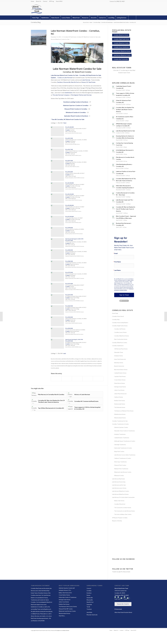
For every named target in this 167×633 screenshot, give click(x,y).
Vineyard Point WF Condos (66, 609)
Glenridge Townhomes (120, 444)
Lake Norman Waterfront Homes (120, 494)
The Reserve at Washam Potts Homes (123, 411)
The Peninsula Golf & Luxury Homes (68, 606)
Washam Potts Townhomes (121, 468)
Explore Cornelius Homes (63, 630)
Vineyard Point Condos (120, 465)
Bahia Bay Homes (118, 362)
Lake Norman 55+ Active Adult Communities (123, 497)
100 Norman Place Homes (121, 349)
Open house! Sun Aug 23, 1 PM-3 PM (74, 339)
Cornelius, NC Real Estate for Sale (90, 75)
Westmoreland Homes (120, 417)
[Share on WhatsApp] (77, 378)
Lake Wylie (89, 612)
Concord (89, 588)
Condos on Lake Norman (64, 77)
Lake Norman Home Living (118, 482)
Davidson (60, 82)
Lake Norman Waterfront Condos (120, 491)
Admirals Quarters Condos (121, 427)
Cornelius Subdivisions (118, 345)
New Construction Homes (120, 339)
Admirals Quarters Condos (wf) (67, 588)
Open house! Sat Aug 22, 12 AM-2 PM (74, 239)
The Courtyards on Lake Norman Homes (124, 511)
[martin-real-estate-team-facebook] (116, 598)
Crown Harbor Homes (119, 380)
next (64, 353)
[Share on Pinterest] (87, 378)
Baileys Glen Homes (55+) (65, 592)
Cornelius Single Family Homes (120, 325)
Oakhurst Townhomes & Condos (122, 458)
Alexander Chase (118, 352)
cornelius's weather (124, 546)
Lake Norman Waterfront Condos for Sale (64, 75)
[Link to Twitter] (129, 1)
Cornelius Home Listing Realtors (120, 322)
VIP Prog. (51, 1)
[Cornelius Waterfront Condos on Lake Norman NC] (39, 38)
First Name (117, 261)
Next (64, 123)
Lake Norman (86, 80)
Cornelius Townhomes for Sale (120, 421)
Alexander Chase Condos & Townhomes (124, 430)
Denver (88, 595)
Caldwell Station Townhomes (121, 437)
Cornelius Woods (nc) (119, 504)
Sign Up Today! (124, 295)
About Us (38, 1)
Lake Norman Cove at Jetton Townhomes (124, 455)
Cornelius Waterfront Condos (119, 342)
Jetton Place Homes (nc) (120, 393)
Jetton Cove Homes (119, 390)
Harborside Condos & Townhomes (67, 597)
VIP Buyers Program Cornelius (119, 517)
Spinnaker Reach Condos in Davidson (76, 116)
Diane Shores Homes (119, 383)
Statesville (89, 604)
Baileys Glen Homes (119, 500)
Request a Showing (117, 520)
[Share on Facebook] (56, 378)
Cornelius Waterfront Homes (121, 336)
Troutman (89, 609)
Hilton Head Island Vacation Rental (123, 612)
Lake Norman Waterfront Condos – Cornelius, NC (75, 32)
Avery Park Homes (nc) (120, 359)
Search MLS (59, 1)
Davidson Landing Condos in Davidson (75, 102)
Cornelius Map (116, 319)
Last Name (117, 270)
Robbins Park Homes (119, 400)
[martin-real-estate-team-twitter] (119, 598)
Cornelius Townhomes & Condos (120, 424)
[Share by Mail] (98, 378)
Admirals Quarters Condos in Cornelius (75, 105)
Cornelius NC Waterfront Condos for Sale (87, 37)
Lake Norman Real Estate (118, 479)
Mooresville (66, 82)
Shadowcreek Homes (119, 404)
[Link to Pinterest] (132, 1)
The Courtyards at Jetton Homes (122, 507)
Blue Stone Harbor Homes (120, 369)
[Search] (132, 17)
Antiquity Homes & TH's (65, 590)
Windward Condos (119, 475)
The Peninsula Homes (119, 407)
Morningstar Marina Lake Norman (81, 95)
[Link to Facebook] (127, 1)
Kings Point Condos (119, 451)
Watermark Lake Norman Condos (122, 472)
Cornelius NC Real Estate (70, 37)
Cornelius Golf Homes (119, 329)
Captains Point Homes (120, 376)
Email (116, 253)
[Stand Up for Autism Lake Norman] (165, 316)
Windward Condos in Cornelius (76, 112)
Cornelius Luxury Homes (120, 332)
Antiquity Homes (118, 355)
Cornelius (89, 590)
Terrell (88, 606)
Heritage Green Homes (120, 386)
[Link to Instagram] (135, 1)
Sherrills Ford (75, 82)
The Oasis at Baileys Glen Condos (122, 514)
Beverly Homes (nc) (119, 366)
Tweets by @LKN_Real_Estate (121, 571)
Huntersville (90, 597)
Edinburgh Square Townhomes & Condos (124, 441)
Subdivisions (68, 92)
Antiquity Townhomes (120, 434)
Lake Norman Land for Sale (119, 485)
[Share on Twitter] (66, 378)
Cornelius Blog (36, 22)
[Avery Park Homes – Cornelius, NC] (1, 316)
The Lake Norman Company (60, 95)
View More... (62, 615)
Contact (45, 1)
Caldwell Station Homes (120, 373)
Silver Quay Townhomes (120, 461)
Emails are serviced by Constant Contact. (123, 289)
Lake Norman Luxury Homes (119, 488)
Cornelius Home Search (118, 316)
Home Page (115, 313)
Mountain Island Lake (92, 614)
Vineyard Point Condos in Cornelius (75, 109)
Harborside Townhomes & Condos (123, 448)
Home (32, 1)
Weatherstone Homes (119, 414)
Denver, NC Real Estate (88, 82)
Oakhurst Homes (118, 397)
